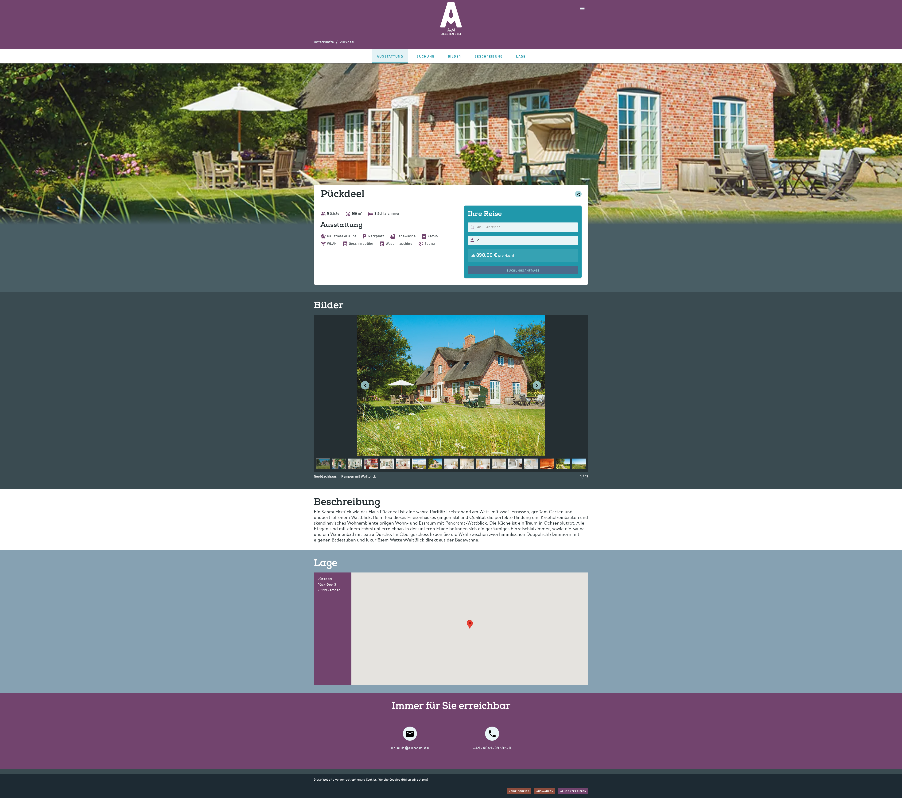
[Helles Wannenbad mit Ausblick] (467, 464)
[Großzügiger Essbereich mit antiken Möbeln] (355, 464)
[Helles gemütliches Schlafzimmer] (483, 464)
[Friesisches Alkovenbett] (515, 464)
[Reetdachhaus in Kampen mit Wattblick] (323, 464)
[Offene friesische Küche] (371, 464)
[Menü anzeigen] (582, 8)
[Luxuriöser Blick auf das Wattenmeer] (419, 464)
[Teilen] (578, 194)
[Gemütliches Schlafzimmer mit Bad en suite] (451, 464)
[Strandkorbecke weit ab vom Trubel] (563, 464)
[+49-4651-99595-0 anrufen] (492, 734)
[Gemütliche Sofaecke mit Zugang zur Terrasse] (403, 464)
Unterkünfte (324, 42)
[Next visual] (537, 385)
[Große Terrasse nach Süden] (435, 464)
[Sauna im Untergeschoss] (547, 464)
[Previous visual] (365, 385)
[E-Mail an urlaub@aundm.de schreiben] (410, 734)
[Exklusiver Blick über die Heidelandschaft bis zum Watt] (579, 464)
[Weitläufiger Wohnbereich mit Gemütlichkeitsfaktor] (387, 464)
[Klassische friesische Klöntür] (339, 464)
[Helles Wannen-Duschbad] (531, 464)
